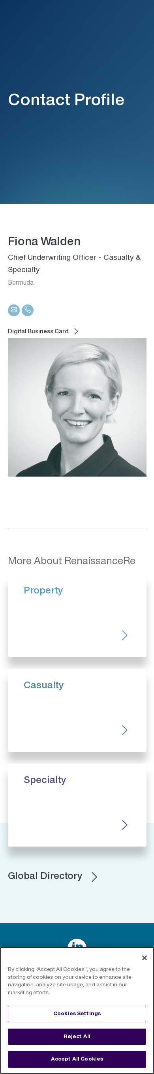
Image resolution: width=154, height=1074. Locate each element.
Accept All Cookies (77, 1059)
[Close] (144, 958)
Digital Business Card (38, 331)
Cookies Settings (77, 1013)
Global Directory (45, 876)
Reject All (77, 1036)
